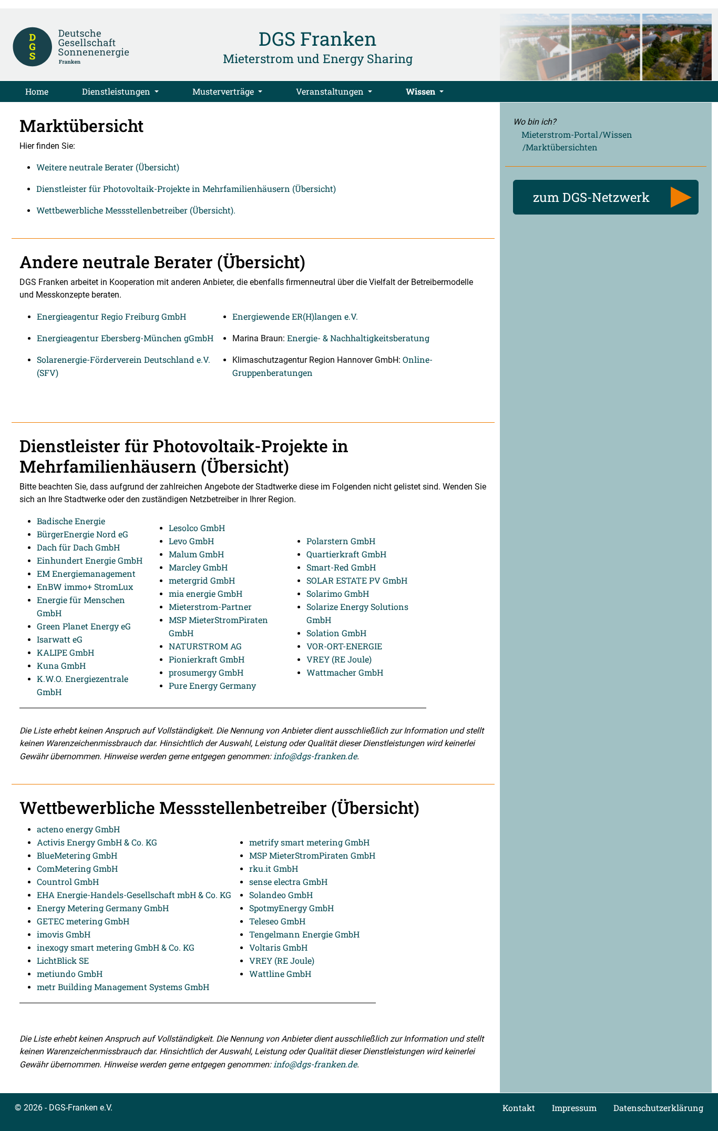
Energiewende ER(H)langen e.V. (295, 316)
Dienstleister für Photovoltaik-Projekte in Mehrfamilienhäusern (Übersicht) (186, 188)
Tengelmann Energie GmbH (304, 934)
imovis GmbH (63, 934)
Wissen (421, 91)
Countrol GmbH (68, 881)
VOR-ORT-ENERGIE (344, 645)
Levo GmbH (191, 540)
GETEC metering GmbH (83, 920)
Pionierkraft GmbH (206, 659)
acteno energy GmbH (78, 828)
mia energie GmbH (205, 593)
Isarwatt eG (60, 639)
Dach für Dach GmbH (78, 547)
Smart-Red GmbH (341, 567)
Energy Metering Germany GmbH (103, 907)
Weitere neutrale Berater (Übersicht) (107, 166)
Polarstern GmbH (340, 540)
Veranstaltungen (331, 91)
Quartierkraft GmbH (346, 553)
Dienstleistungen (117, 91)
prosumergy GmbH (206, 672)
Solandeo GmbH (281, 894)
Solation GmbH (336, 632)
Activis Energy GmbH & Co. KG (97, 842)
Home (36, 91)
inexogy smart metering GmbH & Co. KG (115, 947)
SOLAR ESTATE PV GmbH (356, 580)
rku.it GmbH (273, 868)
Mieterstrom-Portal (559, 134)
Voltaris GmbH (278, 947)
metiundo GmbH (69, 973)
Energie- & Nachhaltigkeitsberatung (358, 337)
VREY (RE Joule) (339, 659)
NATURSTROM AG (205, 645)
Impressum (574, 1107)
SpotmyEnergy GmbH (291, 907)
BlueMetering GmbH (77, 855)
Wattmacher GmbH (344, 672)
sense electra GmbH (288, 881)
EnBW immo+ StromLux (85, 586)
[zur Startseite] (71, 46)
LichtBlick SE (63, 960)
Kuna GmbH (61, 665)
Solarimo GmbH (337, 593)
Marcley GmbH (198, 567)
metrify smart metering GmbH (309, 842)
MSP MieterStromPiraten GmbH (312, 855)
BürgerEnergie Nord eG (82, 533)
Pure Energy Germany (212, 685)
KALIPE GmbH (65, 652)
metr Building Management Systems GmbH (123, 986)
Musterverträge (224, 91)
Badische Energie (71, 520)
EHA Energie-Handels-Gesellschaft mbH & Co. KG (134, 894)
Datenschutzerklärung (658, 1107)
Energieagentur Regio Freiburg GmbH (111, 316)
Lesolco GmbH (197, 527)
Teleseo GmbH (277, 920)
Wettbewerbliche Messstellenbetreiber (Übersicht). (135, 210)
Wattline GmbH (280, 973)
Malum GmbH (196, 553)
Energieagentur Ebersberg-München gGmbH (125, 337)
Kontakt (518, 1107)
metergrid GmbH (202, 580)
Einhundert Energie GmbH (89, 560)
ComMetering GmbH (77, 868)
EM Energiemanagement (86, 573)
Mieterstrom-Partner (210, 606)
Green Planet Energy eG (84, 625)
